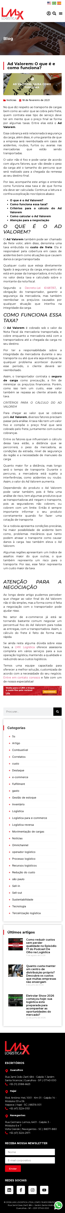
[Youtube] (44, 1190)
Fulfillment (18, 784)
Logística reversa (23, 824)
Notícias (11, 100)
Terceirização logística (26, 913)
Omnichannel (20, 845)
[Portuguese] (54, 3)
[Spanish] (59, 3)
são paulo (18, 879)
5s (13, 736)
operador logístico (24, 852)
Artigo (16, 743)
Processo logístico (24, 858)
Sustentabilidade (22, 899)
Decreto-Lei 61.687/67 (40, 287)
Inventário (18, 804)
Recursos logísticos (24, 865)
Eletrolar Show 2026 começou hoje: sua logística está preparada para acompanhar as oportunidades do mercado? (40, 1005)
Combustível (20, 750)
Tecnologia (19, 906)
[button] (60, 13)
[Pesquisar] (54, 13)
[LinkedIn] (9, 1190)
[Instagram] (32, 1190)
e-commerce (20, 777)
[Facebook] (21, 1190)
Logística (18, 811)
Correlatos (19, 756)
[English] (49, 3)
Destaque (18, 770)
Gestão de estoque (24, 797)
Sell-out (17, 892)
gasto (15, 790)
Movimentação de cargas (28, 831)
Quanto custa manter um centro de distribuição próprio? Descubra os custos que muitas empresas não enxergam (41, 974)
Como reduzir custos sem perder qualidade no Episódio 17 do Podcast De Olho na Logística (41, 946)
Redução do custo (23, 872)
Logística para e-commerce (29, 818)
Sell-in (16, 886)
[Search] (57, 711)
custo (15, 763)
